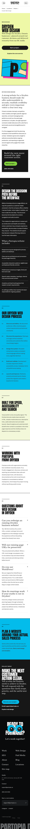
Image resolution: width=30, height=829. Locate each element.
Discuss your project (10, 702)
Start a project (15, 47)
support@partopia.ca (7, 787)
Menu (26, 3)
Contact (5, 765)
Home (3, 8)
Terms (18, 817)
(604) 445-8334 (8, 168)
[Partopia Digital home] (15, 3)
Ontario (16, 8)
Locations (9, 8)
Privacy (13, 817)
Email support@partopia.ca (10, 706)
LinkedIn (10, 808)
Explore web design (8, 709)
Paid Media (20, 755)
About (4, 760)
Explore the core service (15, 53)
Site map (5, 769)
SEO (4, 755)
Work (4, 751)
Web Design (21, 751)
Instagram (4, 808)
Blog (17, 760)
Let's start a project (4, 3)
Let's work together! (15, 739)
